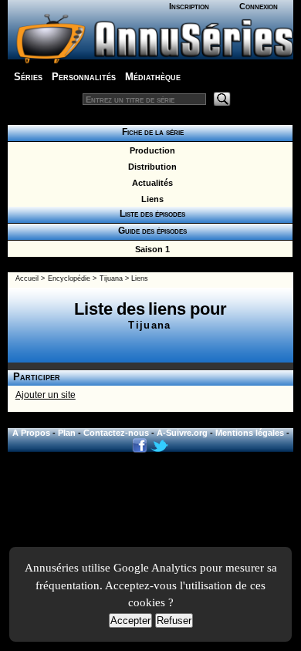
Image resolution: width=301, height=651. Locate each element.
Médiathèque (153, 77)
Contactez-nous (116, 432)
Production (150, 150)
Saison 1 (150, 249)
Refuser (174, 620)
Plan (67, 432)
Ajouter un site (45, 395)
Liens (150, 199)
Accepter (130, 620)
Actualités (150, 182)
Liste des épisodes (150, 213)
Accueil (27, 278)
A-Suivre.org (182, 432)
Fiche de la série (150, 131)
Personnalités (84, 77)
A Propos (31, 432)
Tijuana (111, 278)
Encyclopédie (69, 278)
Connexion (258, 6)
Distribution (150, 166)
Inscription (189, 6)
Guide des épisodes (150, 230)
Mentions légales (249, 432)
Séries (28, 77)
